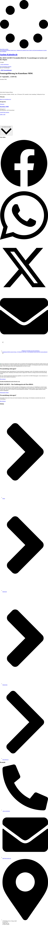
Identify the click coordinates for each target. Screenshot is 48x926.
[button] (24, 163)
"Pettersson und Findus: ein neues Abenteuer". (30, 350)
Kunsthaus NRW (4, 106)
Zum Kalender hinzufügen (6, 126)
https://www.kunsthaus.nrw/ (5, 99)
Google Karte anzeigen (4, 112)
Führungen (2, 104)
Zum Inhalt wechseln (4, 49)
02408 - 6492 (2, 114)
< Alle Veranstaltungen (6, 70)
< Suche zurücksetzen (4, 64)
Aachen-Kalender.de (8, 54)
